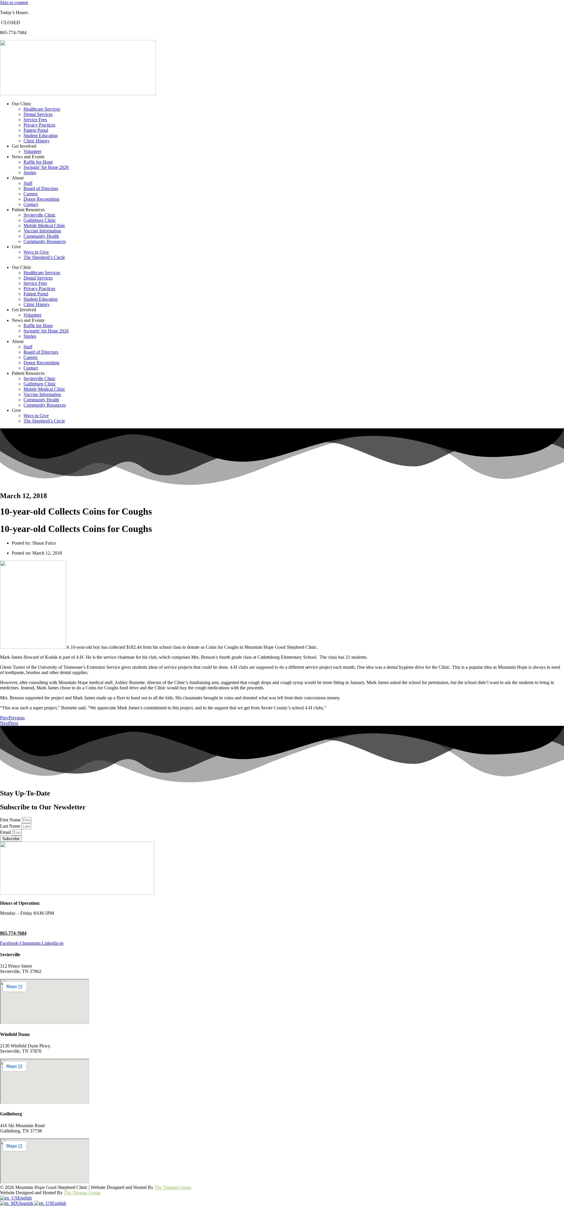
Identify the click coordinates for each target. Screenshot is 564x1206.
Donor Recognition (41, 199)
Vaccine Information (42, 230)
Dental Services (38, 114)
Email (6, 832)
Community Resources (45, 241)
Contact (31, 204)
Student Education (41, 135)
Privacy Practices (39, 124)
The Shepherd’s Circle (44, 257)
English (25, 1197)
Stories (30, 172)
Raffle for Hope (38, 161)
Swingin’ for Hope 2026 (46, 167)
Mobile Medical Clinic (44, 225)
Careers (31, 193)
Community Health (41, 236)
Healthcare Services (42, 109)
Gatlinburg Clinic (40, 220)
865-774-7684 (13, 933)
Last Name (10, 826)
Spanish (26, 1203)
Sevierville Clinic (40, 214)
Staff (28, 183)
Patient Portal (36, 130)
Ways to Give (36, 251)
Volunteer (32, 151)
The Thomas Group (173, 1187)
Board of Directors (41, 188)
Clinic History (37, 140)
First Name (11, 819)
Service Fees (35, 119)
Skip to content (14, 2)
